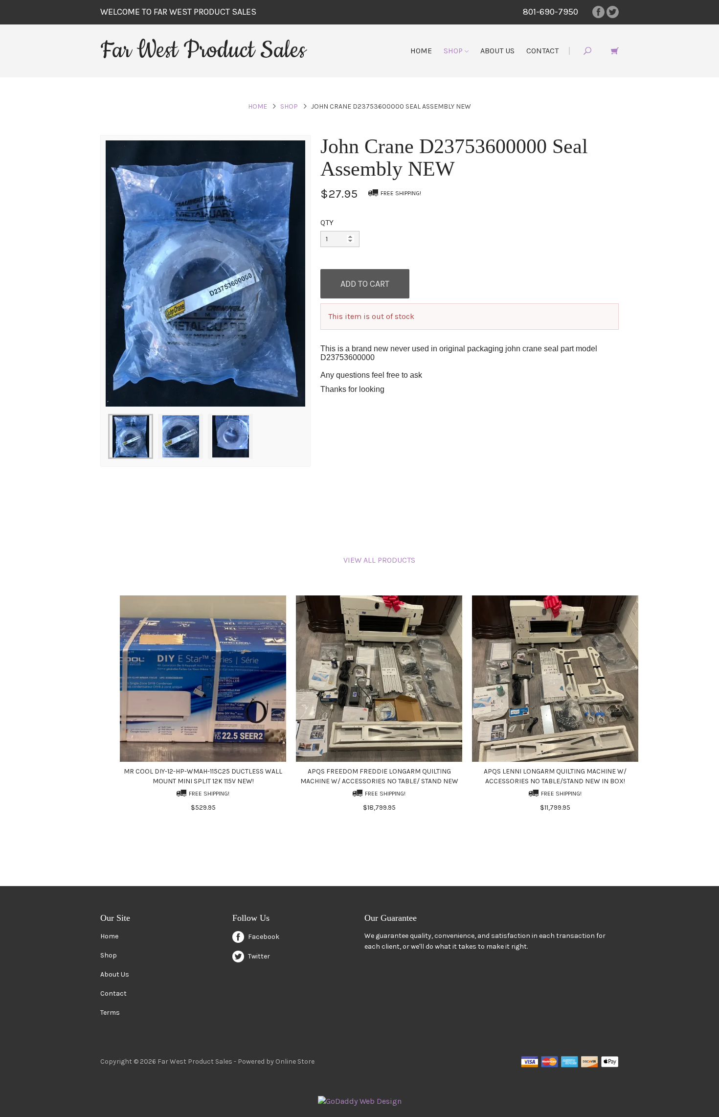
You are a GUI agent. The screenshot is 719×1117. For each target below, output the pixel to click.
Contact (542, 50)
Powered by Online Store (276, 1061)
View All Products (379, 560)
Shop (454, 50)
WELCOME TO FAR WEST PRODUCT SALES (178, 11)
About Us (497, 50)
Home (421, 50)
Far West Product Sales (203, 50)
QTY (327, 222)
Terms (110, 1012)
